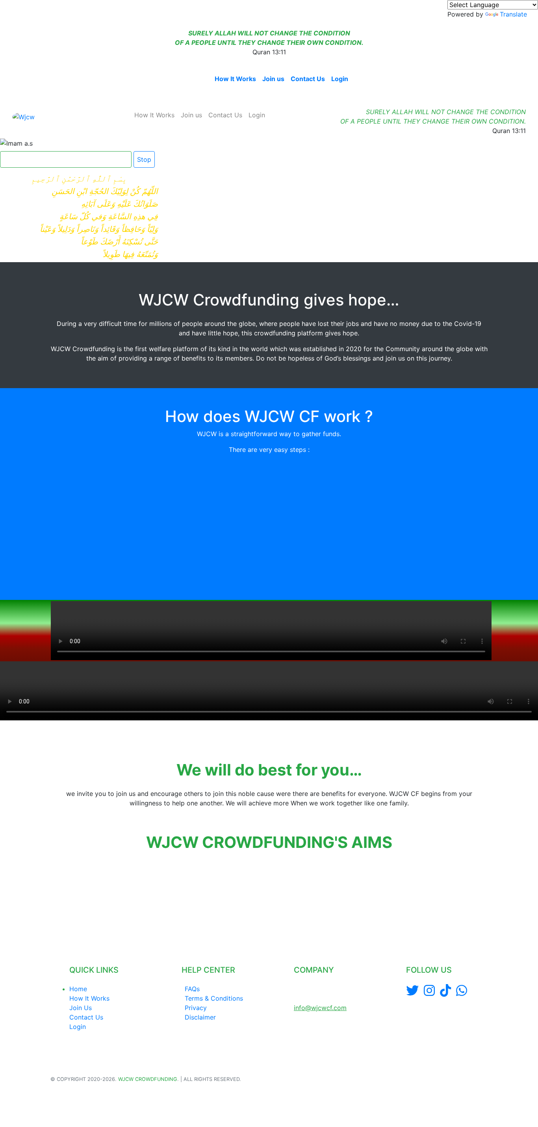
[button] (51, 897)
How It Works (235, 79)
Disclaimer (200, 1017)
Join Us (80, 1008)
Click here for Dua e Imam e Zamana (62, 159)
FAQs (192, 989)
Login (339, 79)
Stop (144, 159)
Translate (513, 14)
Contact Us (308, 79)
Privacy (196, 1008)
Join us (273, 79)
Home (199, 79)
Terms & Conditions (214, 998)
